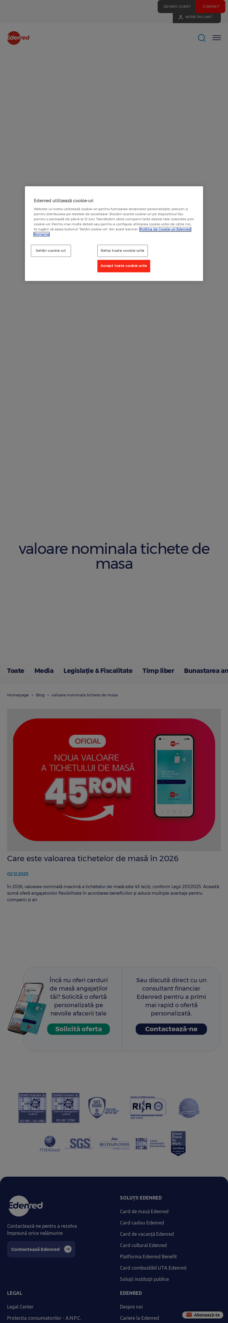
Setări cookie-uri (51, 250)
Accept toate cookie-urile (124, 266)
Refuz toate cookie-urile (123, 250)
